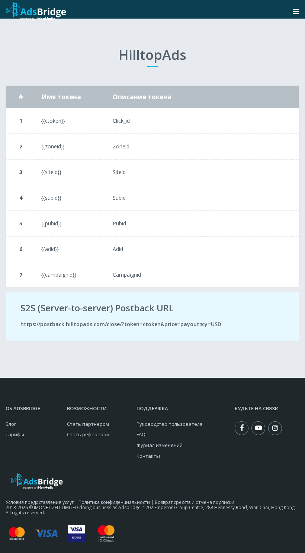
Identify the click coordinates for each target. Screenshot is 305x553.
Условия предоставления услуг (40, 502)
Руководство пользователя (169, 424)
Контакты (148, 456)
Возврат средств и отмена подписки (194, 502)
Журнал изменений (160, 445)
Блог (11, 424)
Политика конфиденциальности (114, 502)
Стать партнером (88, 424)
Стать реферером (88, 434)
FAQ (141, 434)
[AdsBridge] (36, 11)
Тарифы (15, 434)
